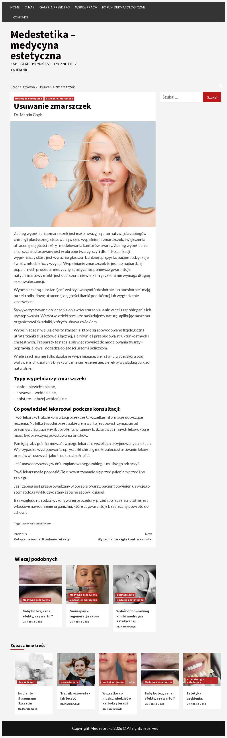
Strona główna (22, 86)
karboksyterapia (113, 682)
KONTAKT (20, 17)
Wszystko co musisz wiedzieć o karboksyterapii (116, 698)
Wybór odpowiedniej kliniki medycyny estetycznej (132, 616)
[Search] (220, 86)
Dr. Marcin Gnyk (28, 114)
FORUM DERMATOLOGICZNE (123, 7)
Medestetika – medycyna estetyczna (43, 45)
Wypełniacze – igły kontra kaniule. (125, 536)
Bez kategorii (26, 682)
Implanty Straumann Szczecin (27, 698)
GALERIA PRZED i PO (54, 7)
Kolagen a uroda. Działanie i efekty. (42, 536)
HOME (15, 7)
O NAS (29, 7)
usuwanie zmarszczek (59, 98)
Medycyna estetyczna (28, 98)
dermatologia (125, 594)
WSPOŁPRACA (86, 7)
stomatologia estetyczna (195, 681)
